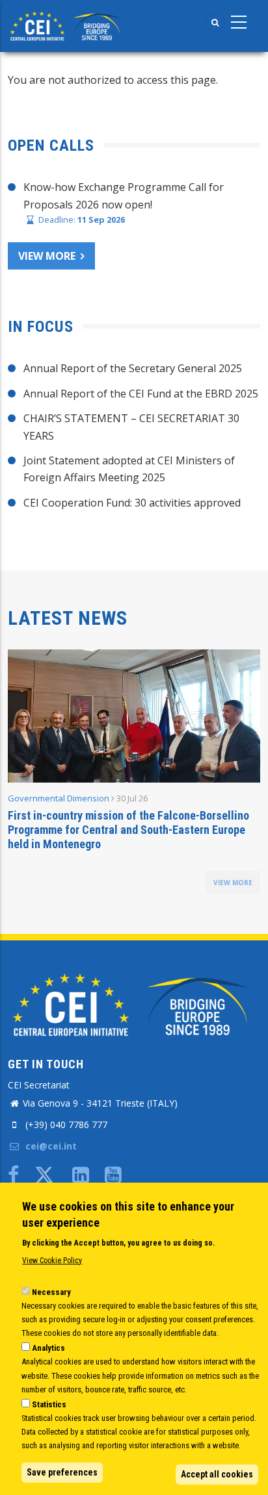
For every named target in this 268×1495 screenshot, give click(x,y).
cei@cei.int (50, 1146)
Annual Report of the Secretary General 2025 (132, 368)
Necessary (51, 1292)
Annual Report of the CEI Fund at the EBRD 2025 (140, 393)
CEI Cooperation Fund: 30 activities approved (132, 503)
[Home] (67, 25)
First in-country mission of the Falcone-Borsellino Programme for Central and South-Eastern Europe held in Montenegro (128, 830)
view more (232, 882)
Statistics (49, 1404)
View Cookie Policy (52, 1260)
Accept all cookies (217, 1474)
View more (46, 256)
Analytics (48, 1348)
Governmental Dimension (58, 798)
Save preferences (62, 1472)
